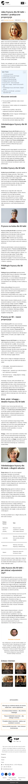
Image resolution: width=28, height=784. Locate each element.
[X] (6, 774)
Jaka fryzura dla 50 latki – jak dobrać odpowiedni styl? (11, 91)
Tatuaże (2, 759)
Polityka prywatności (12, 777)
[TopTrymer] (5, 3)
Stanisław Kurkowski (9, 20)
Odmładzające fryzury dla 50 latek (11, 76)
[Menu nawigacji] (22, 3)
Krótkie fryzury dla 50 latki (9, 77)
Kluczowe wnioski (9, 74)
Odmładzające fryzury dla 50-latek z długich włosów (13, 88)
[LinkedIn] (9, 774)
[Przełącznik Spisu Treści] (23, 72)
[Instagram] (13, 774)
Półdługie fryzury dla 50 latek (10, 81)
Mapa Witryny (14, 779)
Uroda (23, 20)
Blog (20, 779)
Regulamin (4, 777)
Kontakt (8, 779)
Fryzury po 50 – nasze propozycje (11, 82)
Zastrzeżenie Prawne (21, 777)
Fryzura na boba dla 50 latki (9, 79)
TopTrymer (12, 782)
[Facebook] (2, 774)
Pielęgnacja (3, 757)
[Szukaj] (25, 3)
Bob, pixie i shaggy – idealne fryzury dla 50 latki (13, 85)
